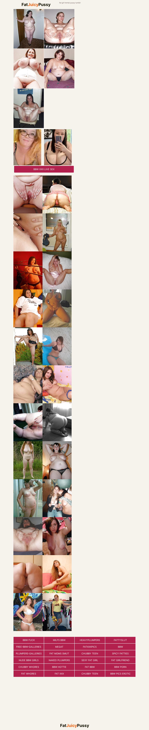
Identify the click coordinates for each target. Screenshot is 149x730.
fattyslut (120, 640)
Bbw (120, 646)
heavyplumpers (90, 640)
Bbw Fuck (29, 640)
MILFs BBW (59, 640)
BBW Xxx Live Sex (43, 169)
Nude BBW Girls (29, 660)
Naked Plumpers (59, 660)
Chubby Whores (28, 666)
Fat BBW (90, 666)
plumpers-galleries (29, 653)
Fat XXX (59, 673)
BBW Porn (120, 666)
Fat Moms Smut (59, 653)
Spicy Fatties (120, 653)
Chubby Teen (89, 653)
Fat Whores (28, 673)
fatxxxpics (90, 646)
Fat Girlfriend (120, 660)
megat (59, 646)
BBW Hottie (59, 666)
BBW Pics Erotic (120, 673)
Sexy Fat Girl (89, 660)
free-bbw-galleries (28, 646)
